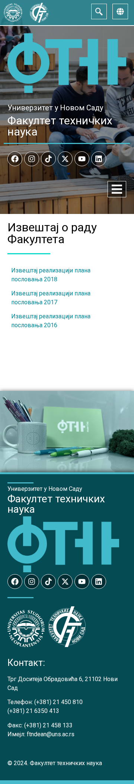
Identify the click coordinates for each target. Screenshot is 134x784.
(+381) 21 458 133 (48, 725)
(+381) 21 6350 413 (33, 710)
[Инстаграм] (31, 158)
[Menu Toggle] (117, 189)
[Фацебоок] (14, 158)
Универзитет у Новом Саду (55, 107)
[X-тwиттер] (65, 158)
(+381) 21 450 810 (58, 702)
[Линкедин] (98, 158)
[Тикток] (48, 158)
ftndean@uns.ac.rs (50, 734)
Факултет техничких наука (59, 126)
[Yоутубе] (81, 158)
